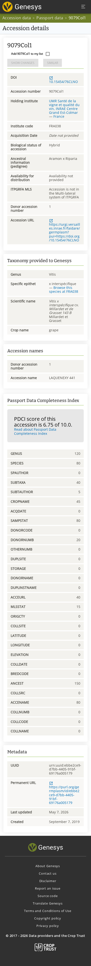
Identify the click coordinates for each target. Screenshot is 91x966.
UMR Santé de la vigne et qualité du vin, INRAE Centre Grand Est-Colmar (64, 107)
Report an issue (47, 888)
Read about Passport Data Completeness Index (35, 431)
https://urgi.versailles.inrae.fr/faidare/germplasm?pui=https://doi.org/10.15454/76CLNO (64, 232)
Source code (48, 896)
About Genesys (47, 866)
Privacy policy (47, 926)
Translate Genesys (48, 903)
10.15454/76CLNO (63, 81)
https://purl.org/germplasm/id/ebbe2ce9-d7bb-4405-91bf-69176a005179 (64, 795)
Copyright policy (47, 918)
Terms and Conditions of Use (47, 911)
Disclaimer (47, 881)
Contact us (48, 873)
